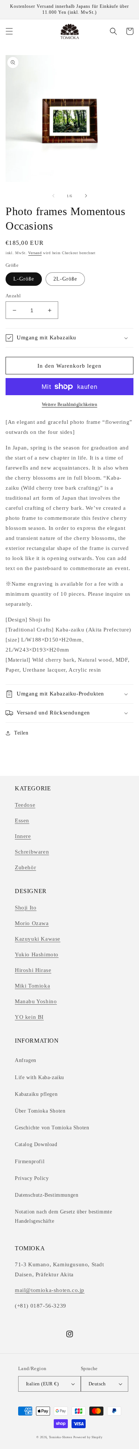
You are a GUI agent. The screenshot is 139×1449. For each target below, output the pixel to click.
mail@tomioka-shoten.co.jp (50, 1290)
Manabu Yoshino (36, 1001)
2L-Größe (65, 279)
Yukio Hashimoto (37, 954)
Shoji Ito (25, 908)
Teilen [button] (21, 733)
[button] (9, 31)
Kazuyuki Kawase (37, 939)
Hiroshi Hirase (33, 970)
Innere (23, 836)
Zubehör (25, 867)
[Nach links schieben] (53, 196)
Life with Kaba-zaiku (39, 1077)
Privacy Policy (32, 1178)
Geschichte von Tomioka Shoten (52, 1127)
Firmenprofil (29, 1161)
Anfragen (25, 1060)
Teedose (25, 805)
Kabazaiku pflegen (36, 1094)
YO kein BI (29, 1017)
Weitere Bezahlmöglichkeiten (69, 404)
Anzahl (13, 295)
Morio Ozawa (32, 923)
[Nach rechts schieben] (86, 196)
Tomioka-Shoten (60, 1437)
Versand (35, 253)
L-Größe (23, 279)
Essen (22, 820)
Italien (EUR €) (42, 1383)
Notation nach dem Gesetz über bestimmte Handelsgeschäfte (63, 1216)
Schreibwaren (32, 852)
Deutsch (97, 1383)
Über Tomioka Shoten (40, 1111)
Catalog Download (36, 1144)
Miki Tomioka (32, 986)
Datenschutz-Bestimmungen (46, 1195)
